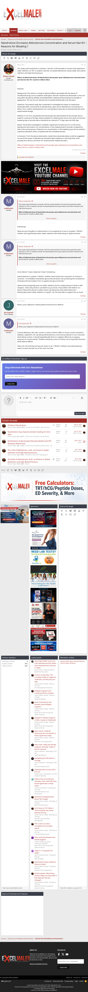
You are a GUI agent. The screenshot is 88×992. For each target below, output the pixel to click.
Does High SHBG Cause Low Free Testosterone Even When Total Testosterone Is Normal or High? (45, 664)
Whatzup (72, 663)
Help (76, 981)
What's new (23, 30)
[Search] (85, 30)
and (27, 157)
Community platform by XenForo (44, 985)
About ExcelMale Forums (38, 964)
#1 (85, 65)
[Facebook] (58, 955)
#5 (85, 319)
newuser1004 (64, 661)
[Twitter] (63, 955)
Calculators (51, 30)
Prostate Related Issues (41, 766)
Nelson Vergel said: (25, 201)
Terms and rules (58, 981)
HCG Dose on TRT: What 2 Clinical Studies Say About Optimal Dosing (44, 810)
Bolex (67, 663)
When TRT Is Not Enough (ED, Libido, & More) (43, 714)
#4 (85, 301)
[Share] (82, 65)
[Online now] (9, 74)
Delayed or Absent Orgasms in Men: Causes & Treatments (45, 719)
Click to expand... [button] (51, 218)
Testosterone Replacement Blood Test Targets (44, 798)
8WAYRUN (54, 990)
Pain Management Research (43, 688)
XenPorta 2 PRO (35, 990)
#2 (85, 197)
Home (4, 30)
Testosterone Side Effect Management (36, 455)
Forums (14, 30)
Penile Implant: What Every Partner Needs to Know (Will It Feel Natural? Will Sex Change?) (45, 876)
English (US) (7, 981)
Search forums (14, 35)
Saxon (80, 442)
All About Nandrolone (17, 425)
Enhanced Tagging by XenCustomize (44, 988)
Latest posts (36, 657)
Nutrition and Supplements (43, 741)
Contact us (48, 981)
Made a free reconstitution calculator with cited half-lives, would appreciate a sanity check (45, 782)
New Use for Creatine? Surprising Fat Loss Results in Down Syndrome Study (45, 733)
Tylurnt (62, 663)
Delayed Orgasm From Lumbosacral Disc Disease (44, 692)
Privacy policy (69, 981)
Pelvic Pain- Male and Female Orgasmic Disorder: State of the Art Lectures (45, 747)
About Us (69, 977)
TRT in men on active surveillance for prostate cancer (43, 826)
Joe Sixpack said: (24, 323)
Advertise (84, 977)
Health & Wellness (40, 699)
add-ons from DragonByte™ (39, 987)
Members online (67, 657)
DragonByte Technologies (61, 987)
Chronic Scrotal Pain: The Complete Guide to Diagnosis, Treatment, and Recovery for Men (45, 678)
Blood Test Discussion (41, 672)
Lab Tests (41, 30)
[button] (8, 30)
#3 (85, 242)
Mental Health (39, 859)
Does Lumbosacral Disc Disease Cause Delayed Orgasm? (43, 704)
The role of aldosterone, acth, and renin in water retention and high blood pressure (28, 451)
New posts (4, 35)
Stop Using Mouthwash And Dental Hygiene (44, 838)
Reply (84, 153)
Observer (82, 661)
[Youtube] (67, 955)
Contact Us (76, 977)
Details (71, 987)
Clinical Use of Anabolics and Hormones (38, 427)
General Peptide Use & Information (41, 793)
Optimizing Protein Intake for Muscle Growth (45, 863)
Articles (27, 464)
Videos (33, 30)
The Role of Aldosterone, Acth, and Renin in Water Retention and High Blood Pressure (29, 460)
